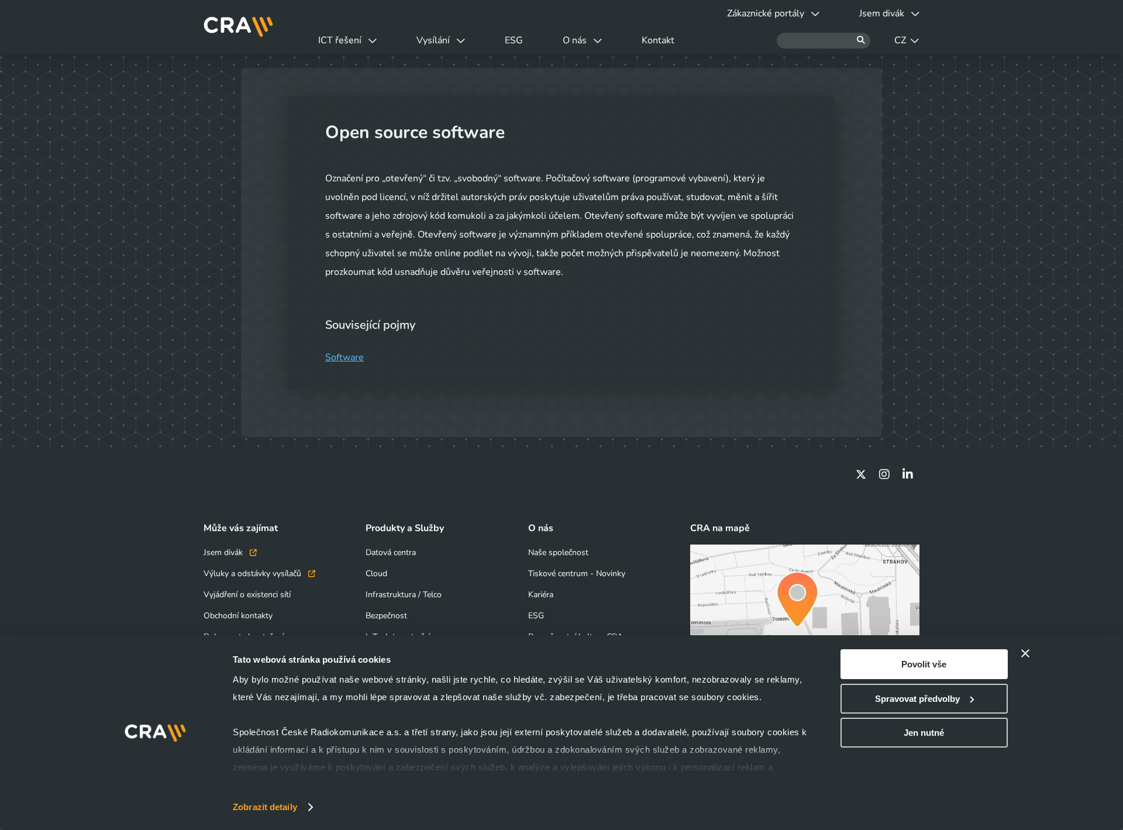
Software (344, 357)
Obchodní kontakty (238, 615)
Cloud (376, 573)
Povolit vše (923, 664)
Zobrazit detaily (265, 807)
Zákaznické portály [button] (765, 13)
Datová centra (391, 552)
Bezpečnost (386, 615)
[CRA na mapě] (804, 609)
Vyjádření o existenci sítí (247, 594)
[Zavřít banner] (1025, 653)
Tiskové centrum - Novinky (576, 573)
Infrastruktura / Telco (404, 594)
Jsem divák (224, 552)
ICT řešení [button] (339, 40)
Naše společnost (558, 552)
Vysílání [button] (433, 40)
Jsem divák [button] (881, 13)
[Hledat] (823, 41)
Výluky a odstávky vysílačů (254, 573)
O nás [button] (575, 40)
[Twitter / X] (861, 474)
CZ (900, 40)
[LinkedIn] (907, 474)
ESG (514, 40)
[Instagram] (884, 474)
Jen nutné (924, 733)
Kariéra (540, 594)
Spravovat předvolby (917, 699)
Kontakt (658, 40)
